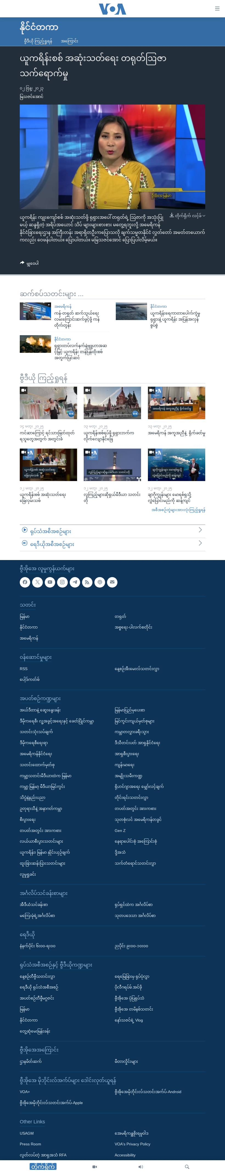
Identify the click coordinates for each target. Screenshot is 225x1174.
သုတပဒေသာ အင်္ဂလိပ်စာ (135, 915)
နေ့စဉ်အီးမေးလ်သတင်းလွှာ (137, 668)
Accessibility (125, 1155)
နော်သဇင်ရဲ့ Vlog (129, 1020)
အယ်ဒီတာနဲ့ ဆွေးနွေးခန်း (40, 710)
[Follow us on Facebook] (25, 582)
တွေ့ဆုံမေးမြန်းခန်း (35, 1031)
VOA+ (25, 1092)
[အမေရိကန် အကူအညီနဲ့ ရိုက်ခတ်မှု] (176, 403)
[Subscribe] (112, 582)
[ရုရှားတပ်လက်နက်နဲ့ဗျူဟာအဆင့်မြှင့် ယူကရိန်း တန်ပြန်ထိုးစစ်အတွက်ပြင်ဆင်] (35, 344)
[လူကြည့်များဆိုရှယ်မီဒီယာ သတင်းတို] (112, 465)
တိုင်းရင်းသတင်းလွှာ (131, 797)
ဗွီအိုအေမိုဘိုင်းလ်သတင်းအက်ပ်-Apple (51, 1103)
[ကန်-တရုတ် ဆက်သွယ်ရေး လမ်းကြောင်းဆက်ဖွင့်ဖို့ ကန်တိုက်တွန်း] (35, 311)
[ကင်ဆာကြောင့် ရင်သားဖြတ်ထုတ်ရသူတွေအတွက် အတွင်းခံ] (48, 403)
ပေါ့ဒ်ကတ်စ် (30, 679)
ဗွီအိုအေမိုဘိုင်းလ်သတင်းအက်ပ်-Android (148, 1092)
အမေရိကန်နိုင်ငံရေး (36, 754)
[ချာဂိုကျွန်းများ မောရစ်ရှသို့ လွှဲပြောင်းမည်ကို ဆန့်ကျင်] (176, 465)
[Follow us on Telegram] (75, 582)
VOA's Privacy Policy (132, 1144)
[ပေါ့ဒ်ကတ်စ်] (99, 582)
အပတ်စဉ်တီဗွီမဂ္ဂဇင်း (37, 998)
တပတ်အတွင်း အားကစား (40, 830)
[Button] (29, 264)
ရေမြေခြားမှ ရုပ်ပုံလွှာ (132, 976)
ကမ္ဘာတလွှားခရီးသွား (132, 732)
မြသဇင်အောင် (31, 96)
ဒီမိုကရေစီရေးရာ (34, 743)
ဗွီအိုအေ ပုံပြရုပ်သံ (129, 998)
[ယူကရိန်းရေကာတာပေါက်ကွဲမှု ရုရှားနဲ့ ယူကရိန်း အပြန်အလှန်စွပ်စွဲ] (131, 311)
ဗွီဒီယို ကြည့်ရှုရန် (38, 41)
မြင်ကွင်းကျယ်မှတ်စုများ (134, 721)
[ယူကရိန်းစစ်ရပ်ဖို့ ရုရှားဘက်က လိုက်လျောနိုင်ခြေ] (112, 403)
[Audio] (141, 1167)
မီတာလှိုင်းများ (126, 1061)
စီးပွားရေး (28, 819)
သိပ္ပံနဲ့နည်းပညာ (32, 797)
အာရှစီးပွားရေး (127, 754)
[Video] (94, 1167)
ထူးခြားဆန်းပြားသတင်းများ (42, 863)
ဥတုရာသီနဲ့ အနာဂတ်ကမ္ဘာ (41, 808)
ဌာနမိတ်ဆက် (31, 1061)
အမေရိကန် (62, 306)
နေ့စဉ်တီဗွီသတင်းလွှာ (37, 976)
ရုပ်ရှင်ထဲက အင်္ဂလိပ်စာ (134, 904)
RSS (23, 668)
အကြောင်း (69, 41)
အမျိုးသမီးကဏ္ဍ (128, 775)
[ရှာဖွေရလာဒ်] (187, 1167)
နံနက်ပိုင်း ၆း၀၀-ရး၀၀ (37, 946)
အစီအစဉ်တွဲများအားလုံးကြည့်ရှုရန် (178, 510)
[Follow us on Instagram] (62, 582)
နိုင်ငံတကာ (158, 306)
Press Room (30, 1144)
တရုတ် (120, 616)
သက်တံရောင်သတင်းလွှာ (135, 863)
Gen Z (120, 830)
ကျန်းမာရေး (124, 765)
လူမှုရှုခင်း (28, 874)
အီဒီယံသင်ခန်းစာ (34, 904)
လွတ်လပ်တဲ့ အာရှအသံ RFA (43, 1155)
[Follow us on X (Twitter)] (37, 582)
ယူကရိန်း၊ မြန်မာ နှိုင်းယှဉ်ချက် (45, 852)
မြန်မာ (24, 616)
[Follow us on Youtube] (50, 582)
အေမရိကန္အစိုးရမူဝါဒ (131, 1133)
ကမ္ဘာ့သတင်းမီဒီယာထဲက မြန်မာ (45, 775)
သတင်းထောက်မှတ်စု (37, 765)
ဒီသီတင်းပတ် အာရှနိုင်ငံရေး (137, 743)
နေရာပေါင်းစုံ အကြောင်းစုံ (136, 841)
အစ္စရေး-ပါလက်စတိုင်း (133, 627)
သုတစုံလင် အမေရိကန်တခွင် (138, 819)
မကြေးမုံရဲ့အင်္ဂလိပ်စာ (37, 915)
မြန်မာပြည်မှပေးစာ (130, 710)
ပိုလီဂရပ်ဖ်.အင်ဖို (128, 987)
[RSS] (87, 582)
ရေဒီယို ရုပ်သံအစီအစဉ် (39, 987)
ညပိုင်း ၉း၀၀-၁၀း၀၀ (131, 946)
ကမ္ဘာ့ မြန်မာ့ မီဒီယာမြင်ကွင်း (42, 786)
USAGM (27, 1133)
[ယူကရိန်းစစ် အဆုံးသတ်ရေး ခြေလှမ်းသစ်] (48, 465)
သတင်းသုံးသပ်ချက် (36, 732)
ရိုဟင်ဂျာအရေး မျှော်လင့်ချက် (139, 786)
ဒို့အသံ (120, 852)
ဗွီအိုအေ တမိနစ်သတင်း (134, 1009)
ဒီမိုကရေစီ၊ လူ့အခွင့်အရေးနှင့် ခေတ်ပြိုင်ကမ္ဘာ (57, 721)
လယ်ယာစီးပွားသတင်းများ (41, 841)
